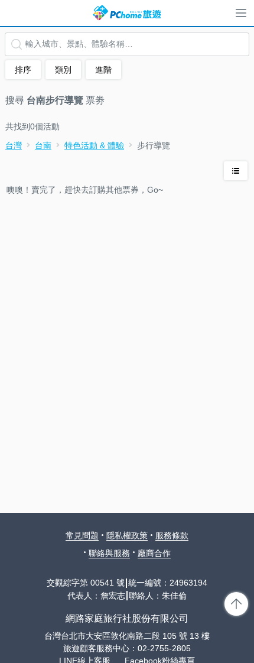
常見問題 (82, 535)
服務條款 (171, 535)
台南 (43, 145)
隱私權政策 (127, 535)
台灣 (13, 145)
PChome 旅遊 (127, 13)
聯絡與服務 (109, 553)
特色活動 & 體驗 (94, 145)
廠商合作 (154, 553)
